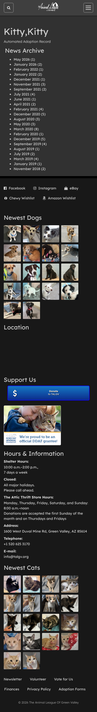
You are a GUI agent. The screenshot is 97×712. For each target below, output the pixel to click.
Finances (11, 689)
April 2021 (22, 104)
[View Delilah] (50, 622)
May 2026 (22, 59)
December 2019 (27, 139)
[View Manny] (50, 291)
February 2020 (26, 134)
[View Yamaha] (50, 584)
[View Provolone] (12, 660)
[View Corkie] (12, 253)
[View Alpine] (12, 310)
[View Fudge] (31, 584)
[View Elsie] (50, 641)
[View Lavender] (50, 272)
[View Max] (50, 233)
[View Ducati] (31, 603)
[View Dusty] (69, 253)
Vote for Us (63, 679)
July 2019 (21, 154)
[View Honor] (31, 310)
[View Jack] (12, 291)
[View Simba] (69, 641)
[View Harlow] (12, 584)
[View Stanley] (31, 272)
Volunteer (38, 679)
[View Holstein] (31, 622)
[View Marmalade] (31, 660)
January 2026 (25, 64)
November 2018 (27, 169)
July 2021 (21, 94)
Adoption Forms (72, 689)
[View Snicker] (69, 622)
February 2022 (26, 69)
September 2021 (27, 89)
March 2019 (23, 159)
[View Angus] (12, 622)
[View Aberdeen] (69, 603)
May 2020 (22, 124)
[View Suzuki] (69, 584)
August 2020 (24, 119)
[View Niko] (12, 272)
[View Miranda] (50, 253)
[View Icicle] (69, 291)
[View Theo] (69, 233)
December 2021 (27, 79)
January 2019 (25, 164)
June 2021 (22, 99)
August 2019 (24, 149)
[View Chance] (12, 233)
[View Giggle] (12, 641)
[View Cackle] (31, 641)
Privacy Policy (39, 689)
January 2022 (25, 74)
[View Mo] (31, 291)
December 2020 (27, 114)
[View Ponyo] (31, 253)
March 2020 (23, 129)
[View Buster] (31, 233)
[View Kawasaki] (12, 603)
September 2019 (27, 144)
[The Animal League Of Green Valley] (48, 7)
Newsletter (13, 679)
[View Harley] (50, 603)
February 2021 (26, 109)
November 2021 (27, 84)
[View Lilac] (69, 272)
